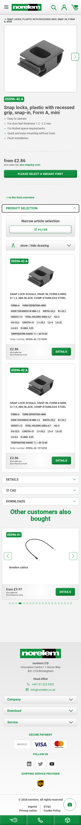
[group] (40, 564)
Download (14, 711)
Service (12, 722)
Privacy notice (28, 810)
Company (14, 699)
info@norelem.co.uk (42, 689)
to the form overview (21, 197)
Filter (43, 229)
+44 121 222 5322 (42, 684)
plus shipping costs (30, 165)
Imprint (32, 806)
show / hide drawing (34, 245)
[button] (75, 57)
